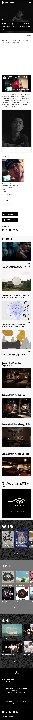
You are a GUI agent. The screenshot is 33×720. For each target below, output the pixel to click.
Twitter (9, 204)
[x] (6, 230)
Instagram (14, 204)
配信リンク (5, 200)
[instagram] (17, 230)
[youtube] (13, 230)
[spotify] (2, 230)
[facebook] (10, 230)
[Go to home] (8, 2)
